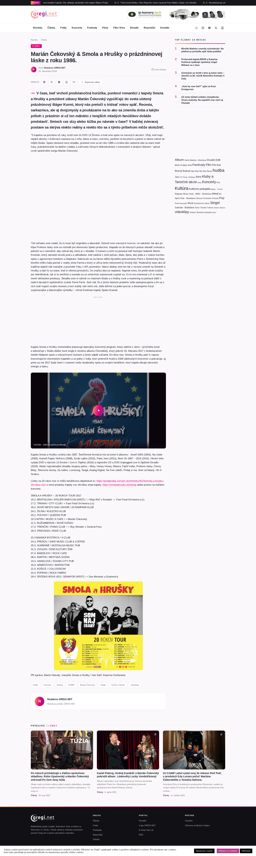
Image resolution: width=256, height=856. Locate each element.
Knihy (199, 182)
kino (198, 176)
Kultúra (60, 685)
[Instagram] (203, 28)
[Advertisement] (98, 320)
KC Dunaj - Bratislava (188, 177)
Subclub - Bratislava (184, 207)
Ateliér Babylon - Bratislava (195, 160)
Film (208, 164)
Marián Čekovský (87, 685)
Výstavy (193, 212)
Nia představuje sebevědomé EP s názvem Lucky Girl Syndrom (209, 3)
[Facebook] (209, 28)
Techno (203, 207)
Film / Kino (119, 27)
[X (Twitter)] (216, 28)
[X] (52, 82)
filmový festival (182, 171)
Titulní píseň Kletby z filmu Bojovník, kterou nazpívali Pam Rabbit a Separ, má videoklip (132, 3)
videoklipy (135, 685)
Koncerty (77, 27)
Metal (215, 193)
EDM (190, 165)
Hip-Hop (195, 171)
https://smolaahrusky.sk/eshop (119, 484)
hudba (35, 685)
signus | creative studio (215, 852)
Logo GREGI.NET (147, 825)
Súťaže (96, 839)
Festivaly (92, 27)
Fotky (63, 27)
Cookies (189, 820)
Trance (210, 207)
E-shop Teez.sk (146, 830)
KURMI (71, 685)
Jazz (177, 177)
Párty (105, 27)
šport (214, 212)
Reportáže (149, 27)
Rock (190, 203)
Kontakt (164, 27)
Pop (221, 198)
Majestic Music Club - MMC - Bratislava (193, 194)
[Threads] (222, 28)
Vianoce (222, 208)
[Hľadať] (196, 28)
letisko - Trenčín (217, 189)
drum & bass (181, 165)
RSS (141, 835)
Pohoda (215, 198)
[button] (98, 410)
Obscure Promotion (204, 198)
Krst (218, 182)
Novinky (37, 27)
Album (179, 159)
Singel (103, 685)
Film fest (216, 165)
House (209, 171)
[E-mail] (74, 82)
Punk (177, 203)
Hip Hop (202, 171)
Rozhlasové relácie (202, 203)
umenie (216, 208)
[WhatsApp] (59, 82)
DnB (218, 160)
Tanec (197, 208)
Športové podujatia (204, 212)
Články (51, 27)
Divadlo (134, 27)
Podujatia (97, 830)
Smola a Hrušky (118, 685)
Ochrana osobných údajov (197, 825)
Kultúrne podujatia (199, 188)
